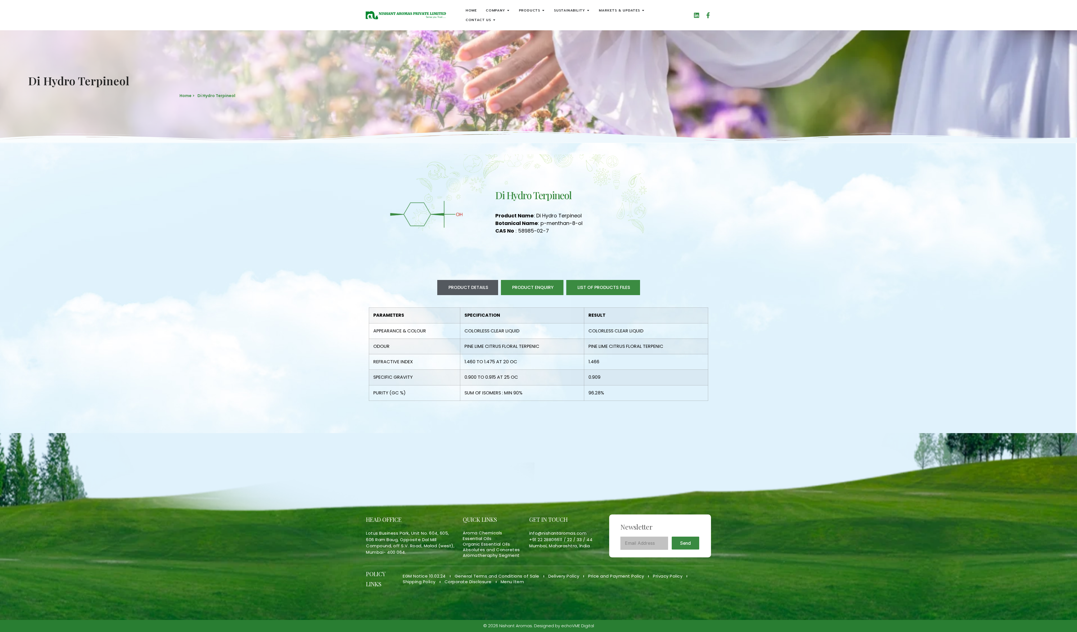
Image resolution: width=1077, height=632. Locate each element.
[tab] (467, 287)
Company (495, 10)
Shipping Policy (419, 582)
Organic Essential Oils (486, 544)
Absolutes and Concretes (491, 550)
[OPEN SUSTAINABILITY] (588, 10)
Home (471, 10)
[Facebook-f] (708, 15)
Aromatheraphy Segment (491, 555)
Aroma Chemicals (482, 533)
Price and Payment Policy (616, 576)
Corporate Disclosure (468, 582)
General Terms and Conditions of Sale (497, 576)
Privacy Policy (667, 576)
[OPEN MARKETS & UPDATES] (643, 10)
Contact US (478, 19)
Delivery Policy (563, 576)
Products (529, 10)
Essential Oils (477, 538)
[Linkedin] (696, 15)
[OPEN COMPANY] (508, 10)
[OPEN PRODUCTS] (543, 10)
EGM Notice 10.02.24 (424, 576)
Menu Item (512, 582)
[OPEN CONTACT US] (494, 19)
